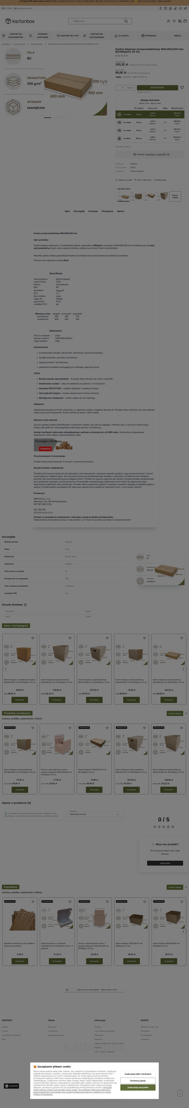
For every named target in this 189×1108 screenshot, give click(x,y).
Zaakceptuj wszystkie (138, 1087)
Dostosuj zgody (138, 1081)
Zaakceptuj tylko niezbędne (138, 1074)
